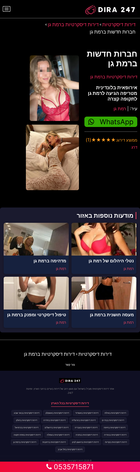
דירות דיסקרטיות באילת (115, 413)
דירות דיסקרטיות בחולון (26, 420)
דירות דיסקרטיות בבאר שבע (26, 413)
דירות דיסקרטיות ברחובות (54, 442)
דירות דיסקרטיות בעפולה (58, 434)
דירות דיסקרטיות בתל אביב (70, 449)
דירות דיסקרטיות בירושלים (57, 427)
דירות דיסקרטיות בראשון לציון (85, 442)
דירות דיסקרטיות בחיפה (114, 427)
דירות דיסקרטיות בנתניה (87, 434)
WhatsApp (116, 121)
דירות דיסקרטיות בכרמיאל (26, 427)
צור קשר (70, 364)
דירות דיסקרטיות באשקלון (57, 413)
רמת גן (120, 108)
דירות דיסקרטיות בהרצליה (84, 420)
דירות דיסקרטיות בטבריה (86, 427)
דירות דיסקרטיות (118, 24)
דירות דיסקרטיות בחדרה (54, 420)
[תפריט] (6, 9)
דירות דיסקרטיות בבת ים (113, 420)
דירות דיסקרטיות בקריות (116, 442)
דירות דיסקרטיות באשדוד (86, 413)
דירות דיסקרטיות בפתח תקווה (27, 434)
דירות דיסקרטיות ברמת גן (73, 24)
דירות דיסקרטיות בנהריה (115, 434)
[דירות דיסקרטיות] (110, 8)
